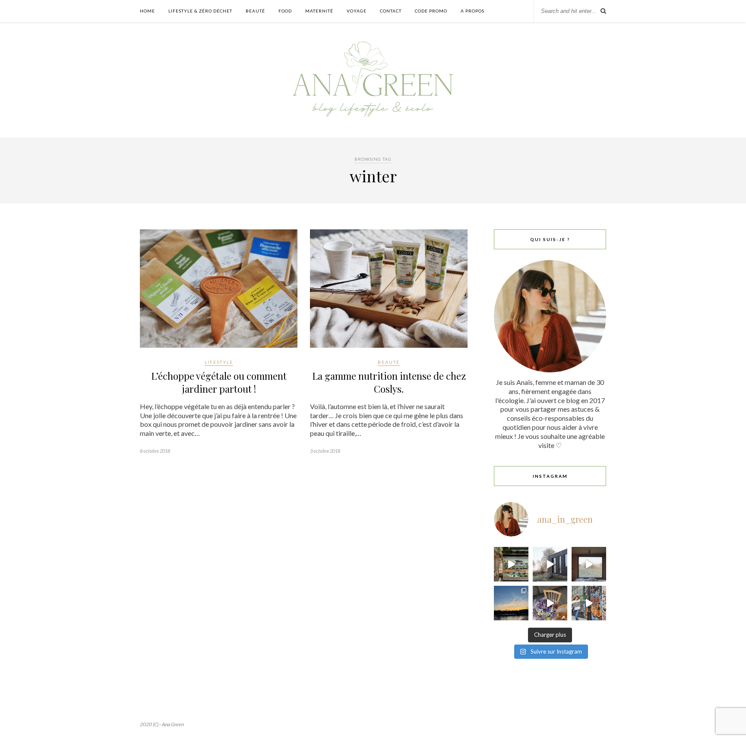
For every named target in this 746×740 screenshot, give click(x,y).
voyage (357, 10)
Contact (390, 10)
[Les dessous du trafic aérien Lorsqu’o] (511, 603)
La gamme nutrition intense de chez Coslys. (389, 382)
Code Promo (431, 10)
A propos (472, 10)
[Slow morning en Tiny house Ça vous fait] (550, 564)
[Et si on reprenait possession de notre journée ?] (550, 603)
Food (285, 10)
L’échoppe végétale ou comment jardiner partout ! (219, 382)
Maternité (319, 10)
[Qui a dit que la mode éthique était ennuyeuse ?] (589, 603)
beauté (389, 362)
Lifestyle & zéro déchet (200, 10)
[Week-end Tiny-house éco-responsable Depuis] (589, 564)
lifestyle (219, 362)
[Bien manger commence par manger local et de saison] (511, 564)
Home (147, 10)
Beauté (255, 10)
